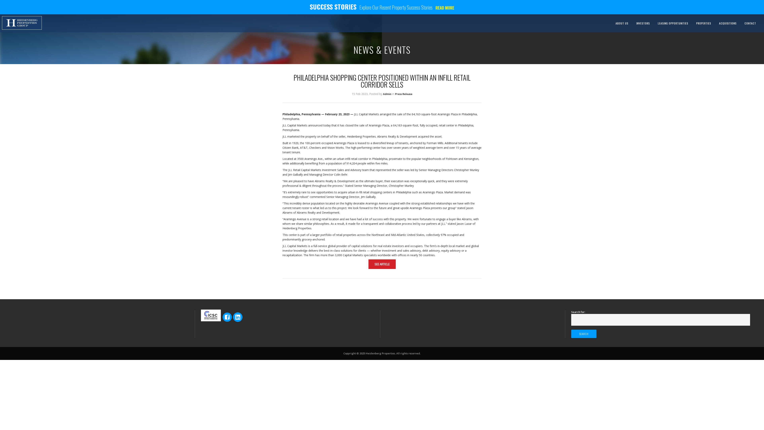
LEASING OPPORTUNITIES (673, 23)
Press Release (403, 94)
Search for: (578, 312)
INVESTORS (643, 23)
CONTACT (750, 23)
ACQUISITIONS (728, 23)
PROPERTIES (703, 23)
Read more (445, 8)
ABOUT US (622, 23)
